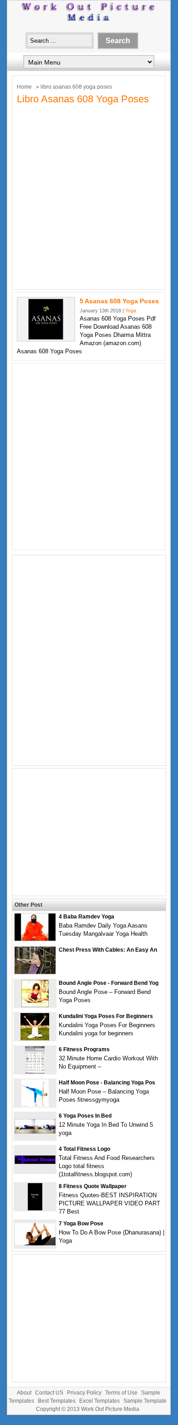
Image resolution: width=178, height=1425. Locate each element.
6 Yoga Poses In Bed (85, 1116)
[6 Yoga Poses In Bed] (35, 1131)
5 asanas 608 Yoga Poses (119, 301)
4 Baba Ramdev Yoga (86, 916)
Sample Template (145, 1401)
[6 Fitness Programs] (35, 1071)
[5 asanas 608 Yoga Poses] (45, 337)
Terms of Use (121, 1393)
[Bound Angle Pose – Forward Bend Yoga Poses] (35, 1005)
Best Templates (57, 1401)
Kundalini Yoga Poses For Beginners (106, 1016)
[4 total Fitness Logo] (35, 1162)
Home (24, 87)
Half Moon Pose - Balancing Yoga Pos (107, 1082)
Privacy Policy (84, 1393)
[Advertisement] (89, 196)
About (24, 1393)
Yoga (130, 310)
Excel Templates (99, 1401)
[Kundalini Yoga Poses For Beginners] (34, 1038)
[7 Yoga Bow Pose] (35, 1243)
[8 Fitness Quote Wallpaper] (35, 1208)
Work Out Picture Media (110, 1409)
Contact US (49, 1393)
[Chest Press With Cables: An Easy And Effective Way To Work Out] (35, 971)
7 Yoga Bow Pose (81, 1223)
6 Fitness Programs (84, 1049)
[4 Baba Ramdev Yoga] (35, 938)
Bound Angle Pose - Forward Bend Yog (108, 983)
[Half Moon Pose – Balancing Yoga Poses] (35, 1104)
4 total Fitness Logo (84, 1149)
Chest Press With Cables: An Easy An (108, 950)
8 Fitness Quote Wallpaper (93, 1186)
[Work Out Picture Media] (88, 18)
